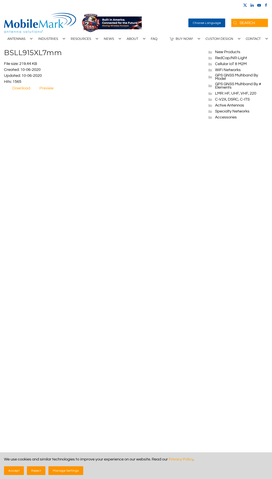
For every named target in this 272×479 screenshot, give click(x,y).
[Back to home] (40, 23)
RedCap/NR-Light (231, 58)
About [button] (132, 39)
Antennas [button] (16, 39)
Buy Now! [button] (184, 39)
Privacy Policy (181, 459)
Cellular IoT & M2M (231, 64)
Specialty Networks (232, 111)
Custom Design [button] (219, 39)
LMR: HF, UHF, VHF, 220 (235, 93)
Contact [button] (253, 39)
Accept (14, 470)
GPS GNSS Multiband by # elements (238, 85)
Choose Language (207, 22)
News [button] (109, 39)
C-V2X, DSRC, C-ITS (232, 99)
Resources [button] (81, 39)
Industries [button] (48, 39)
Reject (36, 470)
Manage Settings (66, 470)
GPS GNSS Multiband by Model (236, 77)
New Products (227, 52)
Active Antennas (229, 105)
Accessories (226, 117)
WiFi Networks (228, 70)
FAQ (154, 39)
